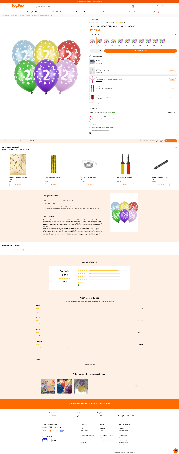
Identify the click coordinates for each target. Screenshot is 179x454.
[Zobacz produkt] (93, 61)
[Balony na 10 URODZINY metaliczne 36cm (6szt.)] (148, 41)
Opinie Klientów (84, 430)
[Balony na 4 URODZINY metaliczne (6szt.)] (113, 41)
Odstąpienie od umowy (124, 433)
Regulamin (121, 428)
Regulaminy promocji (123, 430)
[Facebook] (118, 417)
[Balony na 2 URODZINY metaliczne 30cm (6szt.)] (99, 41)
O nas (82, 428)
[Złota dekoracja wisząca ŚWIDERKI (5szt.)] (18, 164)
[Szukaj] (133, 6)
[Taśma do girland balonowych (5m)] (89, 164)
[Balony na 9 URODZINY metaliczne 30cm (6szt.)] (141, 41)
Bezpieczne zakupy (123, 435)
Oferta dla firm (105, 133)
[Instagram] (123, 417)
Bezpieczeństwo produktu (124, 445)
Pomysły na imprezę (85, 433)
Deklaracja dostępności (105, 440)
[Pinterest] (128, 417)
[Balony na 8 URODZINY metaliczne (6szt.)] (134, 41)
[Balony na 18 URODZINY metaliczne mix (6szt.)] (155, 41)
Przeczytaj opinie (110, 119)
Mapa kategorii (84, 442)
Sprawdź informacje (115, 121)
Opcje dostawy (171, 112)
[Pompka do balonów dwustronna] (125, 164)
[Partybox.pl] (18, 8)
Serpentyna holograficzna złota (52, 177)
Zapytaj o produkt (110, 22)
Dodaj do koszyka (141, 51)
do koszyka (18, 184)
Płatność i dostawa (104, 433)
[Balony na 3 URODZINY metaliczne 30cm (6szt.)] (106, 41)
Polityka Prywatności (123, 437)
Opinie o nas (53, 413)
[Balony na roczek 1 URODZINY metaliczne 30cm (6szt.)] (92, 41)
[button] (151, 6)
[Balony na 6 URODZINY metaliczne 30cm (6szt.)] (127, 41)
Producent (94, 124)
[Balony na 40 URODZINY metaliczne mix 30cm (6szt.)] (162, 41)
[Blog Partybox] (101, 417)
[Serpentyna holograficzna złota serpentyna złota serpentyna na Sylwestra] (53, 164)
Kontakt (101, 430)
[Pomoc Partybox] (77, 417)
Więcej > (174, 147)
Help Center (102, 428)
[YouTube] (133, 417)
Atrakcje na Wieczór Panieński (87, 435)
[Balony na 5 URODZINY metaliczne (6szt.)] (120, 41)
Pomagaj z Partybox (123, 442)
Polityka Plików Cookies (124, 440)
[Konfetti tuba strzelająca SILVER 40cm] (161, 164)
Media (82, 440)
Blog (82, 437)
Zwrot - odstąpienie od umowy (106, 435)
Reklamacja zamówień (104, 437)
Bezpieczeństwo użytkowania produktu (100, 130)
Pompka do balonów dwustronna (125, 177)
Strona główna (5, 15)
